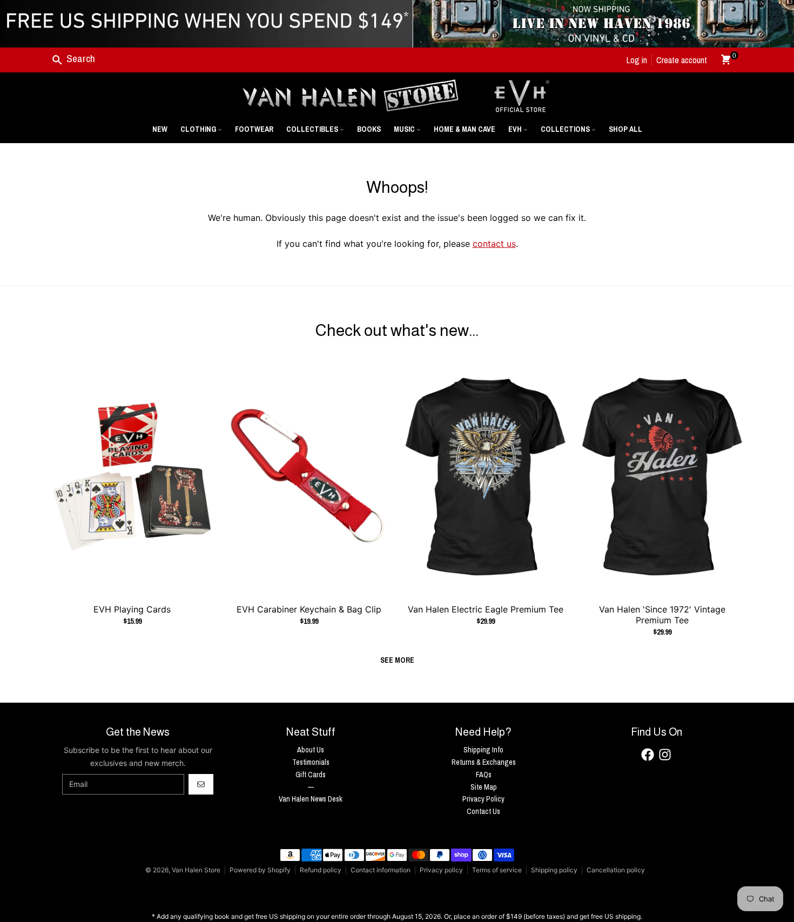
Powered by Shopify (260, 870)
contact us (494, 243)
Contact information (381, 870)
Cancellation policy (616, 870)
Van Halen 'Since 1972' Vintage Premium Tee (662, 614)
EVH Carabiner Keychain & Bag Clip (309, 609)
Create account (681, 60)
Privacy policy (441, 870)
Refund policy (320, 870)
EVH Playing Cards (132, 609)
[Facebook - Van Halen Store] (647, 754)
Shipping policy (554, 870)
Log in (637, 60)
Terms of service (497, 870)
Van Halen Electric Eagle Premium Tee (485, 609)
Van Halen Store (196, 870)
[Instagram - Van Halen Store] (664, 754)
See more (397, 660)
